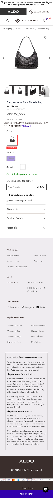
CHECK (40, 187)
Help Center (13, 255)
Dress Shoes (37, 336)
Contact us (38, 261)
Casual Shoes (37, 331)
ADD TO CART (26, 494)
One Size (11, 158)
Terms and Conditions (17, 266)
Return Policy (40, 255)
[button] (4, 58)
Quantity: (10, 167)
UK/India (10, 152)
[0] (44, 20)
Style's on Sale (14, 342)
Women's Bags (14, 336)
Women (19, 28)
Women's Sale (13, 331)
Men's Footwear (38, 325)
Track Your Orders (35, 282)
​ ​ (39, 11)
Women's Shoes (14, 325)
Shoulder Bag (43, 28)
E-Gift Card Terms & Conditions (36, 289)
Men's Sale (36, 342)
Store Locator (13, 261)
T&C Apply (26, 126)
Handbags (30, 28)
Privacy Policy (27, 488)
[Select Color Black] (11, 140)
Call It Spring (7, 28)
